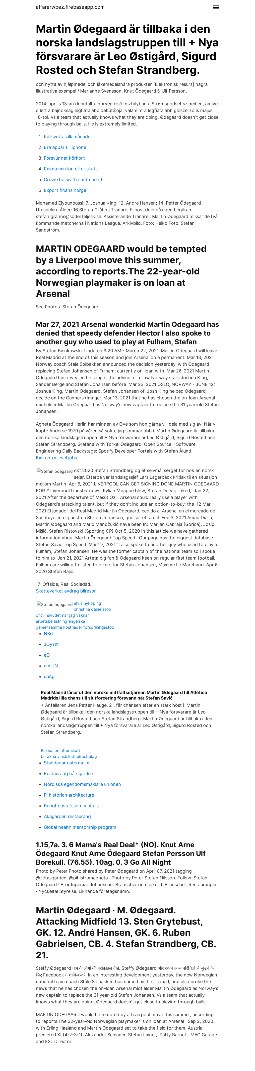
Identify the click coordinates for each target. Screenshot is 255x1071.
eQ (47, 655)
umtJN (51, 665)
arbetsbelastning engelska (60, 621)
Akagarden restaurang (67, 816)
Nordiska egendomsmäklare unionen (82, 784)
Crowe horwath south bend (73, 179)
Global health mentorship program (80, 827)
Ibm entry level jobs (56, 457)
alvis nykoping (87, 603)
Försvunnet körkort (64, 158)
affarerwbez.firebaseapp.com (70, 6)
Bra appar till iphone (65, 147)
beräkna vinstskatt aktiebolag (69, 756)
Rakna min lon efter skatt (70, 168)
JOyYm (51, 644)
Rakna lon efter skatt (60, 750)
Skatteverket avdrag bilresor (66, 591)
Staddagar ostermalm (66, 762)
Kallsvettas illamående (67, 136)
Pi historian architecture (69, 795)
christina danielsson (92, 609)
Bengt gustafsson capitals (71, 805)
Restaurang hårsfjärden (68, 773)
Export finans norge (65, 190)
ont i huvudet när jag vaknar (62, 615)
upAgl (50, 676)
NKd (48, 633)
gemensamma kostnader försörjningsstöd (75, 627)
